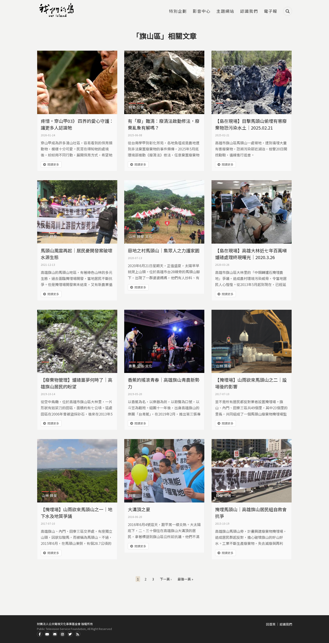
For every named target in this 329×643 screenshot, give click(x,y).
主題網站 (225, 11)
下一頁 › (166, 579)
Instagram (62, 634)
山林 (45, 236)
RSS (77, 634)
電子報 (270, 11)
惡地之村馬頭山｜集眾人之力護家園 (163, 250)
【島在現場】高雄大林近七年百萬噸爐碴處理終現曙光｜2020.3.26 (251, 253)
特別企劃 (178, 11)
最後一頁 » (185, 579)
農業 (132, 366)
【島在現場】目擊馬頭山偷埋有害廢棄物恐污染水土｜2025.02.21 (251, 124)
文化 (148, 236)
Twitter (70, 634)
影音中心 (202, 11)
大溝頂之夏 (139, 509)
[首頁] (57, 10)
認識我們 (249, 11)
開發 (132, 107)
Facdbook (39, 634)
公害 (140, 107)
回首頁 (271, 624)
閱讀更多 (53, 164)
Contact (55, 634)
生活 (140, 366)
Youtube (47, 634)
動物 (45, 107)
